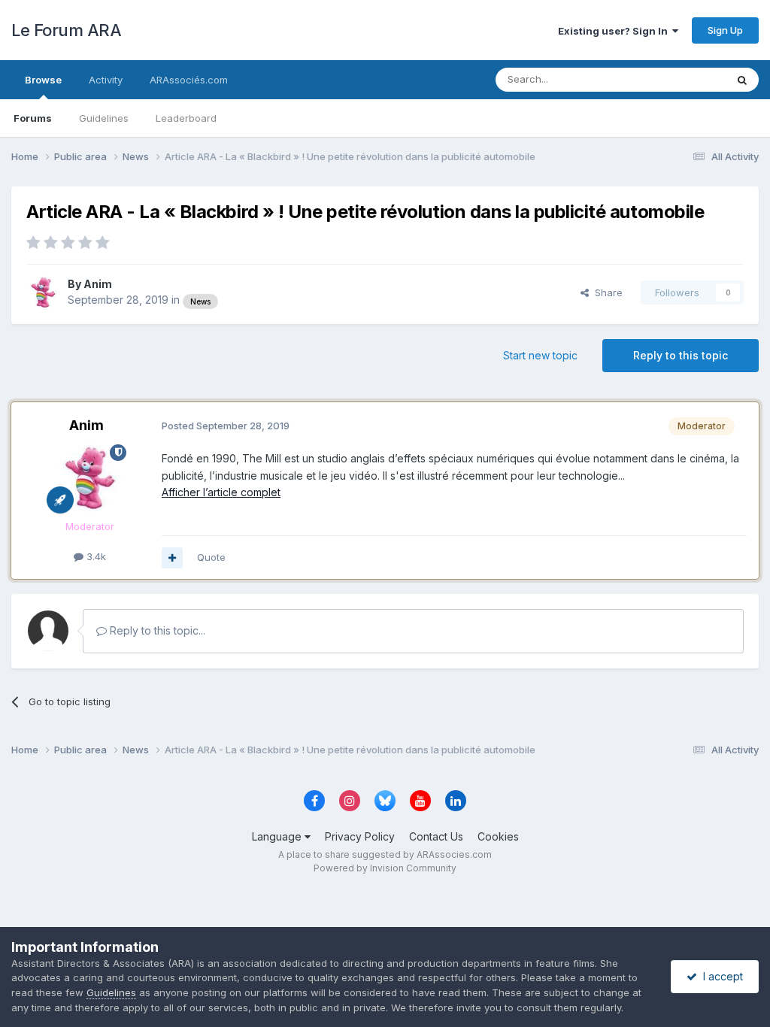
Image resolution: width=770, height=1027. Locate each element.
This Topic (681, 79)
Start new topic (540, 355)
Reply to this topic (680, 355)
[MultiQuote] (172, 557)
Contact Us (436, 836)
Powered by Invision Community (385, 868)
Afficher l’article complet (221, 492)
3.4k (94, 556)
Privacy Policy (360, 836)
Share (606, 292)
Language (278, 836)
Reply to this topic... (156, 630)
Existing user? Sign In (615, 31)
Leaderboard (186, 118)
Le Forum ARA (66, 30)
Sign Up (725, 30)
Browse (43, 80)
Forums (33, 118)
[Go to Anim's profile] (42, 292)
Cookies (498, 836)
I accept (720, 976)
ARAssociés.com (189, 80)
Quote (211, 557)
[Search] (742, 80)
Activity (106, 80)
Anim (97, 283)
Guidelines (104, 118)
